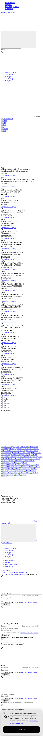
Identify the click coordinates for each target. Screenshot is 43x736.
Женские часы (10, 75)
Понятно (21, 729)
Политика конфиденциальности (13, 574)
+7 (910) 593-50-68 (8, 572)
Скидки (8, 557)
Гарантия (8, 5)
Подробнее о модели (8, 175)
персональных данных (29, 602)
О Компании (10, 3)
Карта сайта (5, 570)
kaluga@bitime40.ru (22, 572)
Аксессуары (9, 79)
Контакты (9, 9)
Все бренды (9, 77)
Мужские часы (10, 73)
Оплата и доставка (12, 7)
